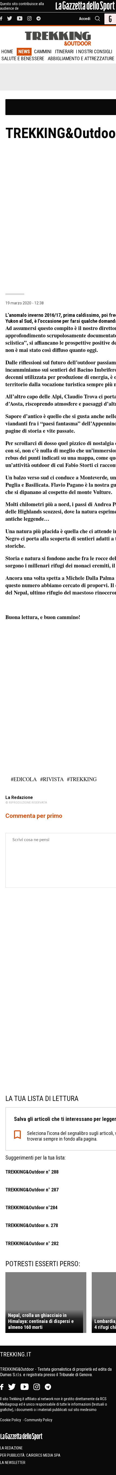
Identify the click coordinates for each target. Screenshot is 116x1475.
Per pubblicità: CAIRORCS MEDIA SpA (30, 1455)
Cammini (43, 51)
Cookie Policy (11, 1420)
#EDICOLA (24, 779)
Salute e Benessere (22, 58)
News (24, 51)
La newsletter (12, 1462)
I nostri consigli (94, 51)
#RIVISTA (52, 779)
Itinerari (64, 51)
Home (7, 51)
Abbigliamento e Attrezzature (81, 58)
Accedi (84, 18)
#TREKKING (82, 779)
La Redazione (11, 1448)
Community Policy (38, 1420)
